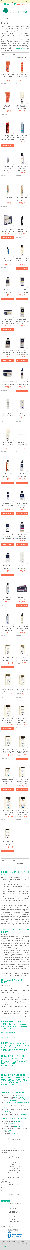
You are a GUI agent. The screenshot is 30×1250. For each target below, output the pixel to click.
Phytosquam (11, 1132)
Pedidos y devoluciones (13, 1168)
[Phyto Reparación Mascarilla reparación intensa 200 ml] (7, 373)
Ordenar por (6, 54)
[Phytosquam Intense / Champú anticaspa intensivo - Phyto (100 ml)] (7, 158)
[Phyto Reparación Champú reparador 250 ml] (7, 342)
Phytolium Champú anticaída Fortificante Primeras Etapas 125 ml (8, 630)
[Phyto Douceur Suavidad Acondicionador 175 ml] (7, 526)
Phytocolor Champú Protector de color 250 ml (22, 260)
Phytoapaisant (8, 1130)
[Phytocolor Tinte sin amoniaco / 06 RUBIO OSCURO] (22, 741)
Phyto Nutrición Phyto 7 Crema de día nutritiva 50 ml (22, 321)
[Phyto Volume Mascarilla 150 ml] (7, 434)
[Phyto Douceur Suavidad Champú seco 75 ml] (7, 496)
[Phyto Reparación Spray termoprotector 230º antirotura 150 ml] (22, 373)
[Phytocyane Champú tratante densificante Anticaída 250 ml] (22, 158)
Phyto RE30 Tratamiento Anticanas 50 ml (22, 229)
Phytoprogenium (18, 1097)
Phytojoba (25, 1099)
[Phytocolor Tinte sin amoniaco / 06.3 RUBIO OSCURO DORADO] (7, 741)
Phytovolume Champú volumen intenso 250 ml (8, 475)
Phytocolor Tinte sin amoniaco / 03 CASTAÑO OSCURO (22, 812)
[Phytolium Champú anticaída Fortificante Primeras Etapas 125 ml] (7, 618)
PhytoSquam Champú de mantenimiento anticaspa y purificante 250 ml (8, 599)
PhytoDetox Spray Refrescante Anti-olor (22, 628)
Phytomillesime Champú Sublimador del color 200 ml (22, 199)
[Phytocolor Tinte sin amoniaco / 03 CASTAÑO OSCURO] (22, 802)
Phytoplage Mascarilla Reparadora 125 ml (8, 107)
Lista (26, 54)
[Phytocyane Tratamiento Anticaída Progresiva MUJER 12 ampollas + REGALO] (22, 588)
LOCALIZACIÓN (13, 1144)
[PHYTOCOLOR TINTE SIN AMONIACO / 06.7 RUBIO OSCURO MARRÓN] (22, 710)
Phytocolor (7, 1111)
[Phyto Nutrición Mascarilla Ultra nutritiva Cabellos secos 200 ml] (7, 312)
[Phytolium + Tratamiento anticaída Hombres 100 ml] (7, 250)
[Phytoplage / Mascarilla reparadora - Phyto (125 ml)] (7, 97)
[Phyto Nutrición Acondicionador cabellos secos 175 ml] (22, 281)
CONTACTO (13, 1148)
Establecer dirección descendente (18, 54)
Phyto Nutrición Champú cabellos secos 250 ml (7, 291)
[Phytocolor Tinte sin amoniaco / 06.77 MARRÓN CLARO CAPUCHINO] (7, 710)
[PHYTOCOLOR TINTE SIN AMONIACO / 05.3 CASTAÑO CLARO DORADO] (7, 772)
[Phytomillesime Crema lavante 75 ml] (7, 189)
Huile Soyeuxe (13, 1100)
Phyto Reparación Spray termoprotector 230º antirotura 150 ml (22, 385)
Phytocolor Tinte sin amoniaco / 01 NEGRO (8, 843)
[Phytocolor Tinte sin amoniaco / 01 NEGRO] (7, 833)
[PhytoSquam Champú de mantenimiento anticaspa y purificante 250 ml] (7, 588)
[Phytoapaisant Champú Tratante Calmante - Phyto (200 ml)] (22, 128)
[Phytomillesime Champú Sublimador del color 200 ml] (22, 189)
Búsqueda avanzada (13, 1172)
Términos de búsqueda (13, 1170)
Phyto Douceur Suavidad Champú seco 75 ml (7, 505)
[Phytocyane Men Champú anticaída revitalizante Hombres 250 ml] (7, 557)
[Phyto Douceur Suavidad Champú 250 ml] (22, 496)
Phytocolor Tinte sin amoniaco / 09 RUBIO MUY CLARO (8, 659)
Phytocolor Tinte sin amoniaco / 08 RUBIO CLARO (8, 689)
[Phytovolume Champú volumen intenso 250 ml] (7, 465)
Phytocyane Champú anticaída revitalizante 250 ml (22, 536)
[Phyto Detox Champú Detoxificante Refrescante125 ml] (22, 557)
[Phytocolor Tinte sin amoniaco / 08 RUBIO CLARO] (7, 680)
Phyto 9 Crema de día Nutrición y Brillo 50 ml (22, 107)
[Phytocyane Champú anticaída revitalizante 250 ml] (22, 526)
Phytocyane (17, 1125)
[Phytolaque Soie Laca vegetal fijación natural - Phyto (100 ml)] (7, 128)
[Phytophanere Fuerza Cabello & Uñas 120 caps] (7, 220)
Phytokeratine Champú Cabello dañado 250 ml (22, 444)
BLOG (13, 1142)
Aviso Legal (14, 1219)
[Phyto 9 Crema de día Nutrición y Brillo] (22, 97)
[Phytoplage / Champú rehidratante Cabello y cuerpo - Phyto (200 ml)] (7, 66)
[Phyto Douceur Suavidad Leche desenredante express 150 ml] (22, 465)
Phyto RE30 (11, 1123)
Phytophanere (18, 1121)
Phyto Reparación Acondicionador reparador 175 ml (22, 352)
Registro (13, 1162)
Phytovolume (15, 1113)
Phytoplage (24, 1114)
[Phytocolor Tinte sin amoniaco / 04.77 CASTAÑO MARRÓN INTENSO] (22, 772)
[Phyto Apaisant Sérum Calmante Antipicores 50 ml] (7, 404)
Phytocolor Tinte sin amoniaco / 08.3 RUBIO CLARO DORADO (22, 659)
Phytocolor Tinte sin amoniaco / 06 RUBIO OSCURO (22, 751)
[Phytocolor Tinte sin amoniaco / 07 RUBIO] (22, 680)
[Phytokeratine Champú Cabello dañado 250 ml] (22, 434)
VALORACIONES (13, 1146)
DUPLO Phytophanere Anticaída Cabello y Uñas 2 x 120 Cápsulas (8, 231)
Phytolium (17, 1126)
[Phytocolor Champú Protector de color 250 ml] (22, 250)
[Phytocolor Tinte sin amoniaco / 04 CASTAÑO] (7, 802)
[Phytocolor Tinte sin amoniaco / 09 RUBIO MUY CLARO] (7, 649)
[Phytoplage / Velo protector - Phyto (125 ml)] (22, 66)
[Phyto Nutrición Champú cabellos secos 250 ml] (7, 281)
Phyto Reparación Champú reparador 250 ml (8, 352)
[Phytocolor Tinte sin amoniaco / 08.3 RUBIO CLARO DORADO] (22, 649)
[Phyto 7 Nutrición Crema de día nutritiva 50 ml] (22, 312)
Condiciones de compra (13, 1166)
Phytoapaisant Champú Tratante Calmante (22, 137)
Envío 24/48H (21, 4)
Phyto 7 (6, 1100)
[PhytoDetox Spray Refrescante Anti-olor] (22, 618)
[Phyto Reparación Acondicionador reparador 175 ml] (22, 342)
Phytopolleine (18, 1095)
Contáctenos (13, 1160)
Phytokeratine (7, 1107)
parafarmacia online (20, 48)
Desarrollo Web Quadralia (8, 1228)
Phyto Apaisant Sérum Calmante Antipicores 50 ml (7, 413)
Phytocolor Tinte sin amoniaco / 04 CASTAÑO (8, 812)
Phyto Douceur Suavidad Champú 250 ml (22, 505)
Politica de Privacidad (14, 1221)
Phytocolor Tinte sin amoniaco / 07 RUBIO (22, 689)
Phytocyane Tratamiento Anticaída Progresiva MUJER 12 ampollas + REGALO (22, 599)
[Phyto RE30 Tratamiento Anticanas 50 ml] (22, 220)
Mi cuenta (13, 1164)
